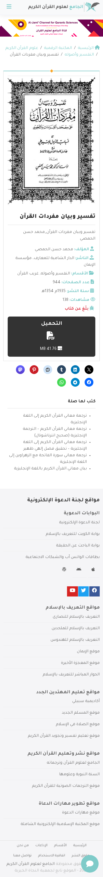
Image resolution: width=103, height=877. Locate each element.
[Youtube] (72, 591)
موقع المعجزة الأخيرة (80, 663)
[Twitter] (83, 591)
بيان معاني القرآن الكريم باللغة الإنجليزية (50, 469)
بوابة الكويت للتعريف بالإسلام (73, 534)
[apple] (94, 570)
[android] (79, 570)
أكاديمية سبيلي (86, 701)
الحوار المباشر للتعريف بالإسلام (71, 675)
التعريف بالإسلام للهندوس (75, 640)
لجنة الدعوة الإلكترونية (79, 523)
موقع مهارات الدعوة (81, 813)
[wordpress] (65, 570)
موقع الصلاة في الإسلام (78, 724)
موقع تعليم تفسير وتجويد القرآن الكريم (64, 736)
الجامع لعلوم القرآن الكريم (30, 864)
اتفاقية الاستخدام (51, 856)
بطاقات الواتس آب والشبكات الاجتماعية (63, 557)
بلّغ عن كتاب (76, 309)
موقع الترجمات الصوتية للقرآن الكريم (66, 786)
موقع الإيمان (88, 652)
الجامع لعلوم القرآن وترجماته (73, 763)
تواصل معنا (22, 856)
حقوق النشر (81, 856)
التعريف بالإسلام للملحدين (76, 628)
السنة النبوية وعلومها (79, 774)
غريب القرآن (28, 274)
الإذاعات (41, 846)
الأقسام (60, 846)
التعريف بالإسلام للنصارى (76, 617)
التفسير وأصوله (55, 274)
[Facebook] (94, 591)
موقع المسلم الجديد (81, 713)
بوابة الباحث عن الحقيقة (78, 546)
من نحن (23, 846)
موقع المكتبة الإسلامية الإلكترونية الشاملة (60, 824)
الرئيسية (80, 846)
